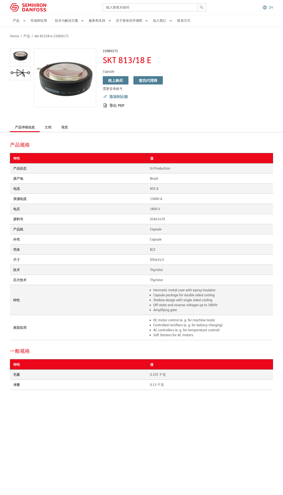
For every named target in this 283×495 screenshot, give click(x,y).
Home (14, 36)
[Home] (28, 7)
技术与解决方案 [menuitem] (66, 20)
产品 (26, 36)
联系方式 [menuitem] (183, 20)
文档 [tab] (48, 127)
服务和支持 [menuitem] (97, 20)
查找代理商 (148, 80)
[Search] (202, 7)
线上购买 (115, 80)
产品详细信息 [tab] (25, 127)
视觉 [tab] (64, 127)
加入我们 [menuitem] (159, 20)
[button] (267, 7)
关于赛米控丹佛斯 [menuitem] (129, 20)
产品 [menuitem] (16, 20)
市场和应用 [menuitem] (38, 20)
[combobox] (154, 7)
